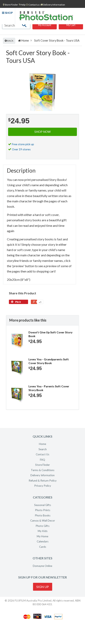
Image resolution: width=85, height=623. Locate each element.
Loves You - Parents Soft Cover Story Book (48, 388)
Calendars (42, 541)
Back (10, 40)
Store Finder (42, 464)
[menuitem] (10, 4)
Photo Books (42, 515)
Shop (8, 12)
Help (22, 4)
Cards (42, 546)
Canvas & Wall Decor (42, 520)
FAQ (42, 459)
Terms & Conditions (42, 470)
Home (25, 40)
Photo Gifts (42, 525)
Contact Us (42, 454)
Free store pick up (23, 144)
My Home (42, 536)
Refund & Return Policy (43, 480)
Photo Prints (42, 510)
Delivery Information (54, 4)
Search (43, 449)
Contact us (34, 4)
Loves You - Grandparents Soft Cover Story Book (48, 361)
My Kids (42, 531)
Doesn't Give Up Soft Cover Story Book (50, 334)
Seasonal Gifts (42, 505)
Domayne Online (42, 565)
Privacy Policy (42, 485)
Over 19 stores (21, 149)
